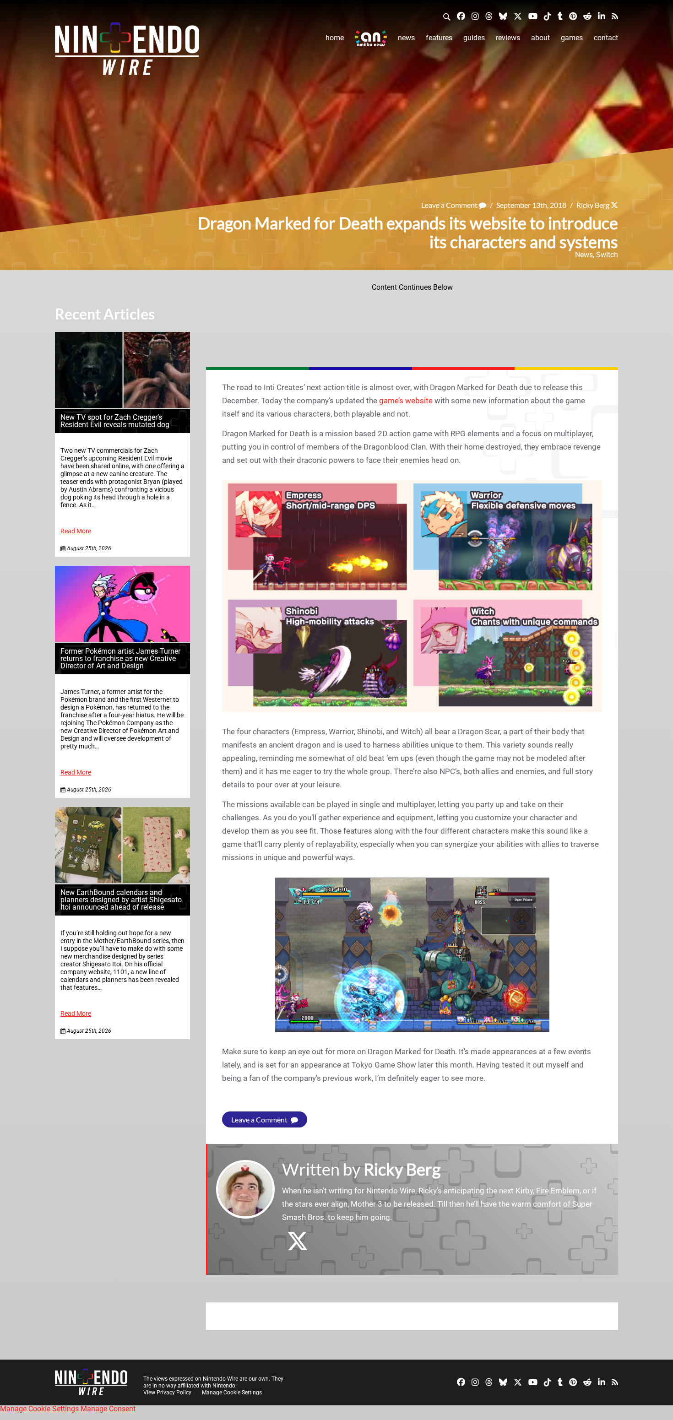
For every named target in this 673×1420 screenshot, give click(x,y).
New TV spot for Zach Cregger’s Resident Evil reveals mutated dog (114, 421)
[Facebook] (461, 15)
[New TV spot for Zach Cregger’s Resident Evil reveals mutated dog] (122, 405)
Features (439, 37)
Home (335, 37)
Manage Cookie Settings (232, 1392)
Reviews (508, 37)
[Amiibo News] (371, 38)
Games (572, 37)
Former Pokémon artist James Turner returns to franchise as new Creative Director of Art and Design (120, 658)
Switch (607, 254)
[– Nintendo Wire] (127, 51)
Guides (474, 37)
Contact (606, 37)
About (540, 37)
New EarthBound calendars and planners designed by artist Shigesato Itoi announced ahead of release (121, 899)
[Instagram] (475, 15)
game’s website (406, 400)
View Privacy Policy (167, 1392)
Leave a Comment (450, 205)
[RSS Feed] (615, 15)
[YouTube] (532, 15)
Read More (75, 531)
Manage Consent (108, 1408)
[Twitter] (518, 15)
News (406, 37)
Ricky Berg (592, 205)
